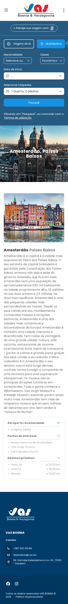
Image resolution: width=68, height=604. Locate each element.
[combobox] (15, 61)
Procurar (34, 103)
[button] (2, 43)
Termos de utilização (18, 118)
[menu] (64, 10)
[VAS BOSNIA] (20, 514)
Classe (44, 55)
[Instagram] (16, 583)
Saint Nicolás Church (24, 451)
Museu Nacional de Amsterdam (32, 442)
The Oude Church (23, 447)
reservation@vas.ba (24, 555)
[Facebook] (8, 583)
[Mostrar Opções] (29, 61)
